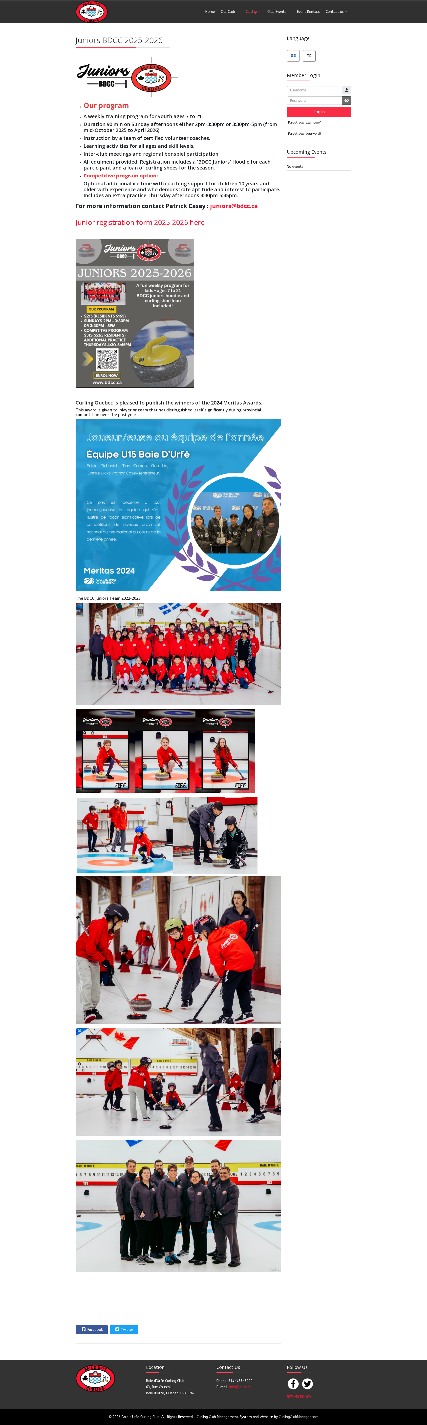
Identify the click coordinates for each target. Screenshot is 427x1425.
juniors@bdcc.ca (234, 206)
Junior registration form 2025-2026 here (140, 222)
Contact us (335, 12)
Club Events (276, 12)
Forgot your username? (304, 122)
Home (210, 12)
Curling (251, 12)
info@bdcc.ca (240, 1387)
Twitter (126, 1330)
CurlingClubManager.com (299, 1417)
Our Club (228, 12)
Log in (319, 111)
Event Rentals (308, 12)
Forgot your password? (304, 133)
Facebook (94, 1330)
